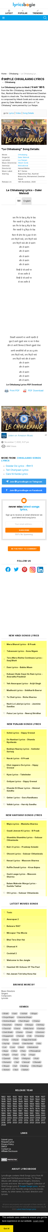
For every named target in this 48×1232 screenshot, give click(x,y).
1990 (26, 1113)
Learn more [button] (38, 1221)
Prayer (32, 1055)
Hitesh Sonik (23, 163)
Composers (6, 996)
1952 (37, 1101)
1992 (37, 1113)
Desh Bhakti (8, 1032)
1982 (26, 1111)
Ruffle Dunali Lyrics (23, 867)
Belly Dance (29, 1029)
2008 (37, 1118)
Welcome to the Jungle (18, 960)
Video (18, 113)
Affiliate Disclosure (9, 1151)
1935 (32, 1097)
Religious (26, 1058)
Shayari (6, 1066)
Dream (29, 1032)
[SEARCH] (45, 17)
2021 (20, 1122)
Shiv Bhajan (37, 1066)
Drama (19, 1032)
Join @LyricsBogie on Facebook (25, 490)
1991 (31, 1113)
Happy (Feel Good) (29, 1040)
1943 (32, 1099)
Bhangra (30, 1025)
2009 (43, 1118)
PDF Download (35, 390)
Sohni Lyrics (21, 733)
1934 (26, 1097)
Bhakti (6, 1014)
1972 (15, 1108)
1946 (3, 1101)
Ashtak (24, 1014)
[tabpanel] (24, 294)
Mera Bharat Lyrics (21, 644)
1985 (43, 1111)
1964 (15, 1106)
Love (13, 1047)
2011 (9, 1120)
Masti (22, 1047)
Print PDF (14, 390)
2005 (20, 1118)
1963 (9, 1106)
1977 (43, 1108)
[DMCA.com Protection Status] (9, 1160)
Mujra (6, 1051)
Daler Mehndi (23, 157)
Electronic (40, 1032)
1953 (43, 1101)
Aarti (15, 1014)
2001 (43, 1115)
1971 (9, 1108)
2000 (37, 1115)
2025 (43, 1122)
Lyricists (4, 998)
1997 (20, 1115)
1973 (20, 1108)
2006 (26, 1118)
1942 (26, 1099)
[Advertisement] (24, 47)
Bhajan (34, 1014)
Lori (5, 1047)
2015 (32, 1120)
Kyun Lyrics (19, 774)
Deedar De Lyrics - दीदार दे (19, 466)
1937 (43, 1097)
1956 (15, 1104)
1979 (9, 1111)
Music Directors (8, 991)
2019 (9, 1122)
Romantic (7, 1062)
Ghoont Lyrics (25, 853)
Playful (6, 1055)
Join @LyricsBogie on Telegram (26, 481)
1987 (9, 1113)
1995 (9, 1115)
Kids (39, 1043)
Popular (22, 13)
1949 (20, 1101)
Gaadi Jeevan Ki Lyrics (23, 830)
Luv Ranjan (22, 160)
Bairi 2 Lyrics (22, 847)
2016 (37, 1120)
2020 (15, 1122)
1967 (32, 1106)
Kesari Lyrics (23, 860)
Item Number (28, 1043)
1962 (3, 1106)
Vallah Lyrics (21, 804)
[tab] (18, 201)
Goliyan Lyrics (22, 781)
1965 (20, 1106)
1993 (43, 1113)
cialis (13, 1079)
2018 (3, 1122)
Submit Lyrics (7, 1139)
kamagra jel (5, 1082)
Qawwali (7, 1058)
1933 (20, 1097)
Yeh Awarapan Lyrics (24, 683)
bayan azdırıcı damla (25, 1079)
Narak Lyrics (18, 758)
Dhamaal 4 (12, 946)
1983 (32, 1111)
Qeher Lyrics (22, 797)
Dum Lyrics (19, 667)
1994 (3, 1115)
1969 (43, 1106)
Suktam (25, 1070)
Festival (20, 1036)
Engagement (8, 1036)
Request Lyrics (7, 1142)
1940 (15, 1099)
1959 (32, 1104)
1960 (37, 1104)
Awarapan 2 (13, 919)
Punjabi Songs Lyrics (29, 1186)
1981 (20, 1111)
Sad (17, 1062)
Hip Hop (6, 1043)
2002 (3, 1118)
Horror (16, 1043)
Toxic (9, 912)
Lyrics (11, 113)
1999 (32, 1115)
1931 (9, 1097)
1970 (3, 1108)
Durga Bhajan (9, 1017)
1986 (3, 1113)
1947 (9, 1101)
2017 (43, 1120)
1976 (37, 1108)
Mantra (19, 1025)
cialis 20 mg (5, 1079)
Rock (37, 1058)
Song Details (28, 113)
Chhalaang (22, 155)
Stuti (16, 1070)
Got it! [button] (6, 1228)
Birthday (41, 1025)
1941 (20, 1099)
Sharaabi (37, 1062)
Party (23, 1051)
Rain (16, 1058)
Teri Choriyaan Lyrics (17, 470)
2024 (37, 1122)
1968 (37, 1106)
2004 (15, 1118)
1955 (9, 1104)
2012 (15, 1120)
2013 (20, 1120)
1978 (3, 1111)
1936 (37, 1097)
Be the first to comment (24, 549)
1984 (37, 1111)
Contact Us (6, 1149)
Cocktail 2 (12, 953)
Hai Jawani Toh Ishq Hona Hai (21, 974)
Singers (4, 993)
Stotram (7, 1070)
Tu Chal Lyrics (22, 697)
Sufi (15, 1066)
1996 (15, 1115)
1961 (43, 1104)
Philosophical (35, 1051)
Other (15, 1051)
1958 (26, 1104)
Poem (16, 1055)
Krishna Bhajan (9, 1021)
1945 (43, 1099)
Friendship (40, 1036)
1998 (26, 1115)
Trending (38, 13)
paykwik (37, 1079)
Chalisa (36, 1021)
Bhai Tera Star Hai (16, 939)
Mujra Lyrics (22, 824)
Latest (9, 13)
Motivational (23, 165)
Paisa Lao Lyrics (24, 713)
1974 (26, 1108)
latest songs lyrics (29, 508)
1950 (26, 1101)
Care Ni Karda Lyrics (17, 474)
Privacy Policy (7, 1144)
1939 (9, 1099)
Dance (17, 1029)
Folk (29, 1036)
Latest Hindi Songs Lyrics (26, 1209)
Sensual (26, 1062)
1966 (26, 1106)
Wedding (25, 1066)
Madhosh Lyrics (24, 690)
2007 (32, 1118)
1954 (3, 1104)
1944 (37, 1099)
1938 (3, 1099)
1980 (15, 1111)
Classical (7, 1029)
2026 (3, 1125)
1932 (15, 1097)
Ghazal (15, 1040)
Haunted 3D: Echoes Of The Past (23, 967)
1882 (3, 1097)
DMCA (4, 1146)
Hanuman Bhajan (25, 1017)
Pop (24, 1055)
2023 (32, 1122)
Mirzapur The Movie (17, 933)
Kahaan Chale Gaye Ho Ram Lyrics (25, 675)
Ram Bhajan (24, 1021)
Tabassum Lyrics (22, 651)
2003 (9, 1118)
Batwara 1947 (13, 926)
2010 (3, 1120)
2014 (26, 1120)
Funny (6, 1040)
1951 (31, 1101)
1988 (15, 1113)
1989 (20, 1113)
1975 (32, 1108)
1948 (15, 1101)
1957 (20, 1104)
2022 (26, 1122)
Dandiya (41, 1029)
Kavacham (7, 1025)
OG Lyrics (22, 893)
